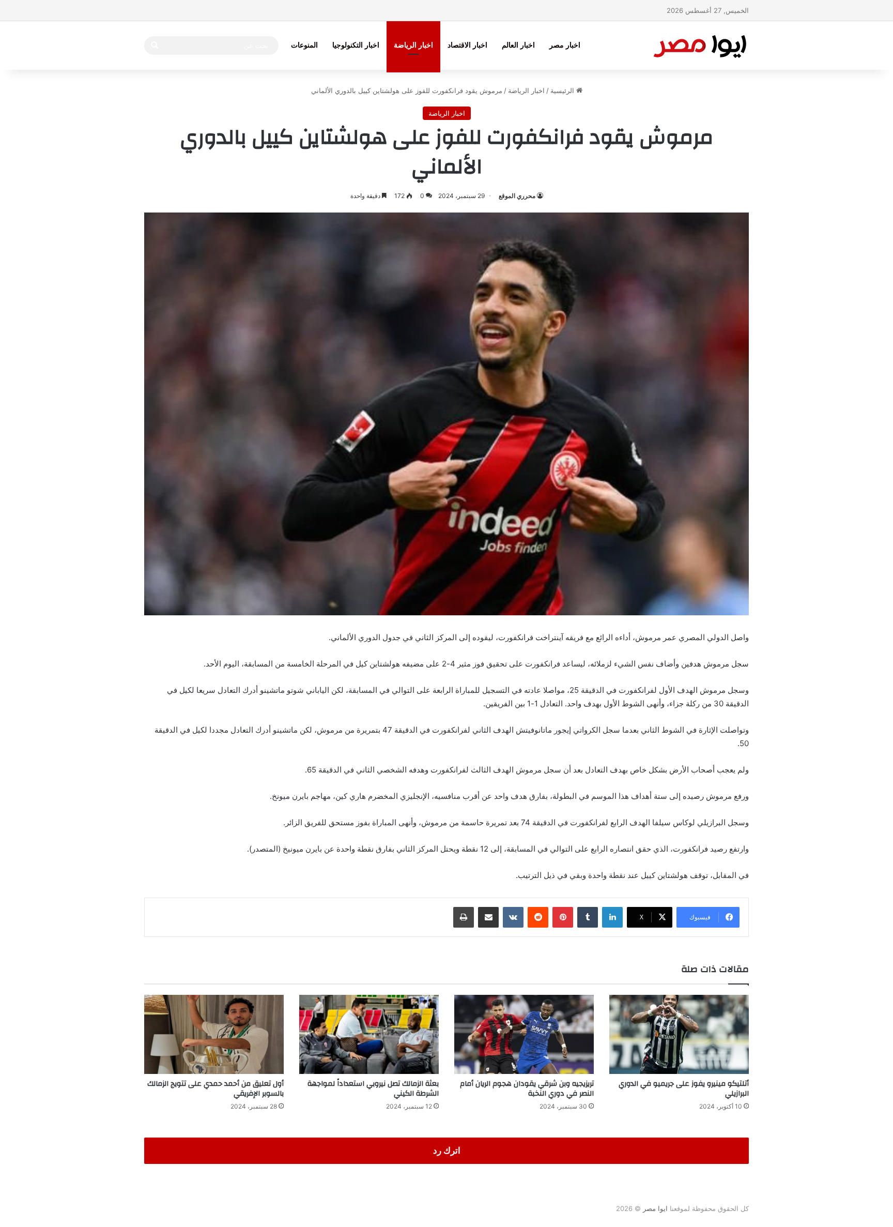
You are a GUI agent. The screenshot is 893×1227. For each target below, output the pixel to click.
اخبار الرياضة (413, 45)
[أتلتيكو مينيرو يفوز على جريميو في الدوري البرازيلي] (679, 1034)
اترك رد (446, 1150)
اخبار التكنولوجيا (355, 45)
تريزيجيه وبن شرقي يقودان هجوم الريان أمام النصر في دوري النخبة (527, 1088)
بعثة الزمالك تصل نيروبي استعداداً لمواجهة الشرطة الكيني (373, 1088)
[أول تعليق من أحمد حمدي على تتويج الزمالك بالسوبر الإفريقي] (214, 1034)
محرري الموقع (517, 196)
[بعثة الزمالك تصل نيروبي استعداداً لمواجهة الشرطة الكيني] (369, 1034)
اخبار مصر (564, 45)
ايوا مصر (655, 1208)
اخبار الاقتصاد (467, 45)
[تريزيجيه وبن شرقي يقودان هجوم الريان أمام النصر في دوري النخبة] (524, 1034)
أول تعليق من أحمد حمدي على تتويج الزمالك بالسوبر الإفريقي (215, 1088)
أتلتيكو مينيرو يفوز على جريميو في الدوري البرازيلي (684, 1088)
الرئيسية (563, 90)
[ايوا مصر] (700, 45)
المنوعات (304, 45)
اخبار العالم (518, 45)
